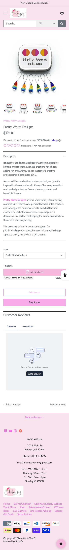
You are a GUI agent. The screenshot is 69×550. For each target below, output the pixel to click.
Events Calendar (22, 503)
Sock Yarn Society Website (48, 503)
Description (9, 156)
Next (63, 404)
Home (6, 503)
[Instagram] (15, 430)
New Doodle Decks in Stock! (34, 2)
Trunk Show (9, 507)
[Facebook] (5, 430)
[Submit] (61, 23)
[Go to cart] (62, 13)
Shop (22, 507)
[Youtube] (10, 430)
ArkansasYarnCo (28, 538)
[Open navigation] (5, 13)
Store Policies (24, 514)
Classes (58, 510)
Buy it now (34, 302)
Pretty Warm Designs (14, 120)
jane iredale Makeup (40, 510)
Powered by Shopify (13, 541)
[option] (9, 108)
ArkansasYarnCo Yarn (39, 507)
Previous (54, 404)
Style (5, 249)
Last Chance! (19, 510)
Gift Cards (8, 514)
